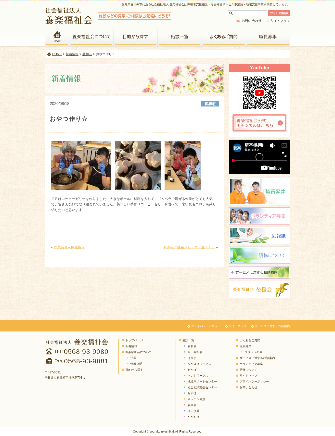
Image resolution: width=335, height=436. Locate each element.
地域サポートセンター (202, 381)
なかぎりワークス (199, 364)
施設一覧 (180, 37)
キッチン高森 (196, 399)
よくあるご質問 (224, 37)
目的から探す (136, 37)
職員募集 (268, 37)
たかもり (193, 417)
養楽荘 (192, 405)
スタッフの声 (253, 352)
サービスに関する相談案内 (259, 272)
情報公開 (136, 364)
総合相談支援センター (202, 387)
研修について (259, 255)
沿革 (133, 358)
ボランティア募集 (259, 216)
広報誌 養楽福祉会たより (259, 235)
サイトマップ (237, 326)
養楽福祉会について (91, 37)
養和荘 (87, 54)
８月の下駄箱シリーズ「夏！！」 (189, 247)
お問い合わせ (248, 387)
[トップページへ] (108, 23)
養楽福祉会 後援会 (259, 289)
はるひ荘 (193, 411)
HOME (57, 37)
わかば (192, 369)
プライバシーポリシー (205, 326)
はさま (192, 358)
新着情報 (72, 54)
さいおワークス (198, 375)
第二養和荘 (195, 352)
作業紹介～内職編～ (69, 247)
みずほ (192, 393)
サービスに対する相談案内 (272, 326)
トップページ (134, 340)
